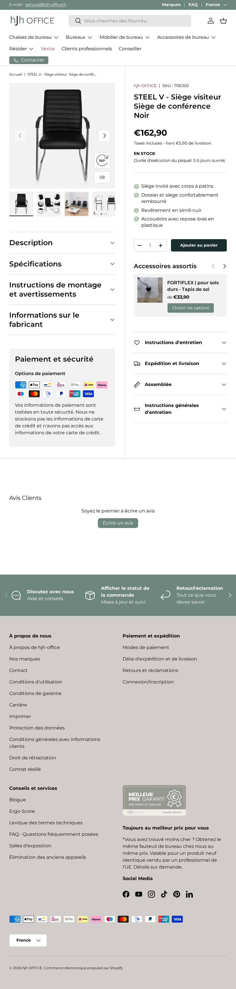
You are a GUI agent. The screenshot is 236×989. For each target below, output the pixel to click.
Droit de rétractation (32, 758)
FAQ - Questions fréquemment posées (53, 834)
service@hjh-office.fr (45, 4)
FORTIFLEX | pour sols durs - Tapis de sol (193, 286)
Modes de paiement (146, 647)
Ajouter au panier (199, 245)
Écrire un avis (118, 523)
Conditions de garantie (35, 693)
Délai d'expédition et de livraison (160, 659)
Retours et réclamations (150, 670)
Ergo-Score (22, 811)
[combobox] (129, 21)
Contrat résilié (25, 769)
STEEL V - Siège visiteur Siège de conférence (61, 74)
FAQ (193, 4)
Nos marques (24, 659)
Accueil (15, 74)
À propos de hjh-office (34, 647)
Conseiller (130, 48)
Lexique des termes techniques (46, 822)
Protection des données (37, 728)
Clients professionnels (87, 48)
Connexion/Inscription (148, 682)
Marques (171, 4)
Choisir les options (190, 307)
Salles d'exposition (30, 845)
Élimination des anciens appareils (47, 857)
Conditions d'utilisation (35, 682)
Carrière (18, 705)
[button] (223, 20)
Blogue (17, 799)
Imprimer (20, 716)
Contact (18, 670)
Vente (48, 48)
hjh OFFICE (145, 85)
